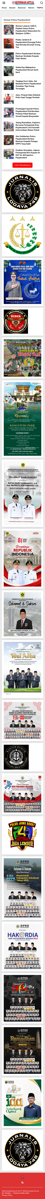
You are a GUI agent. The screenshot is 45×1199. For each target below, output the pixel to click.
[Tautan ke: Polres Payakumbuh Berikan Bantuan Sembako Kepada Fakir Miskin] (9, 57)
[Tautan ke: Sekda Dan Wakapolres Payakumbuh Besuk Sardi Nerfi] (9, 71)
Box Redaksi (6, 1193)
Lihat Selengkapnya (22, 165)
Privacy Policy (7, 1195)
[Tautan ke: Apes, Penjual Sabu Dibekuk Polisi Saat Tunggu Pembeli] (9, 98)
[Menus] (4, 3)
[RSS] (22, 1182)
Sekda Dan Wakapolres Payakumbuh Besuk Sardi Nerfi (27, 69)
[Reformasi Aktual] (23, 2)
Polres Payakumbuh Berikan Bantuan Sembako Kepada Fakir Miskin (28, 56)
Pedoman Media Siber (21, 1193)
